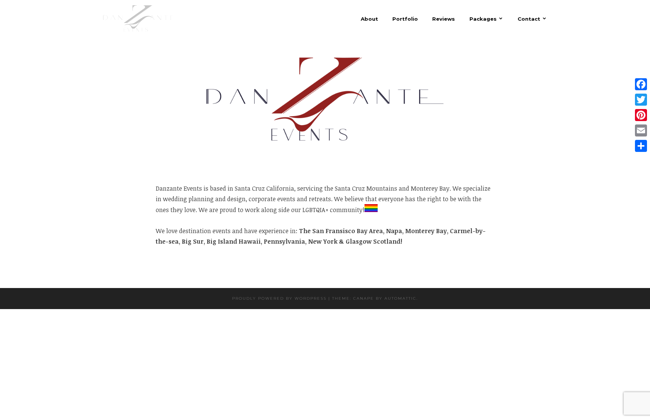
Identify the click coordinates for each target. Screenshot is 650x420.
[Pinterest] (640, 115)
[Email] (640, 130)
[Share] (640, 146)
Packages (483, 18)
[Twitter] (640, 100)
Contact (529, 18)
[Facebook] (640, 84)
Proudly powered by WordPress (279, 298)
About (369, 19)
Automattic (400, 298)
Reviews (443, 19)
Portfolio (405, 19)
